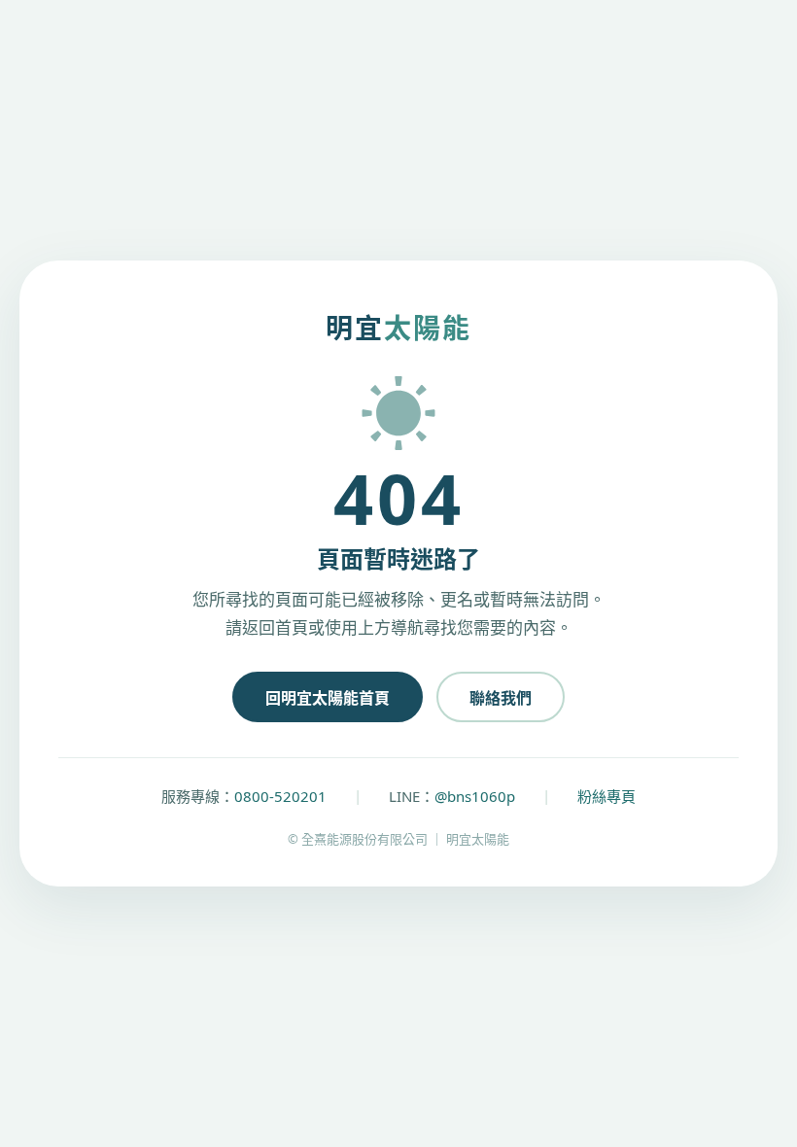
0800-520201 (280, 796)
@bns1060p (474, 796)
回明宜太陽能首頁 (327, 698)
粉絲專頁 (606, 796)
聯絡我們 (500, 698)
